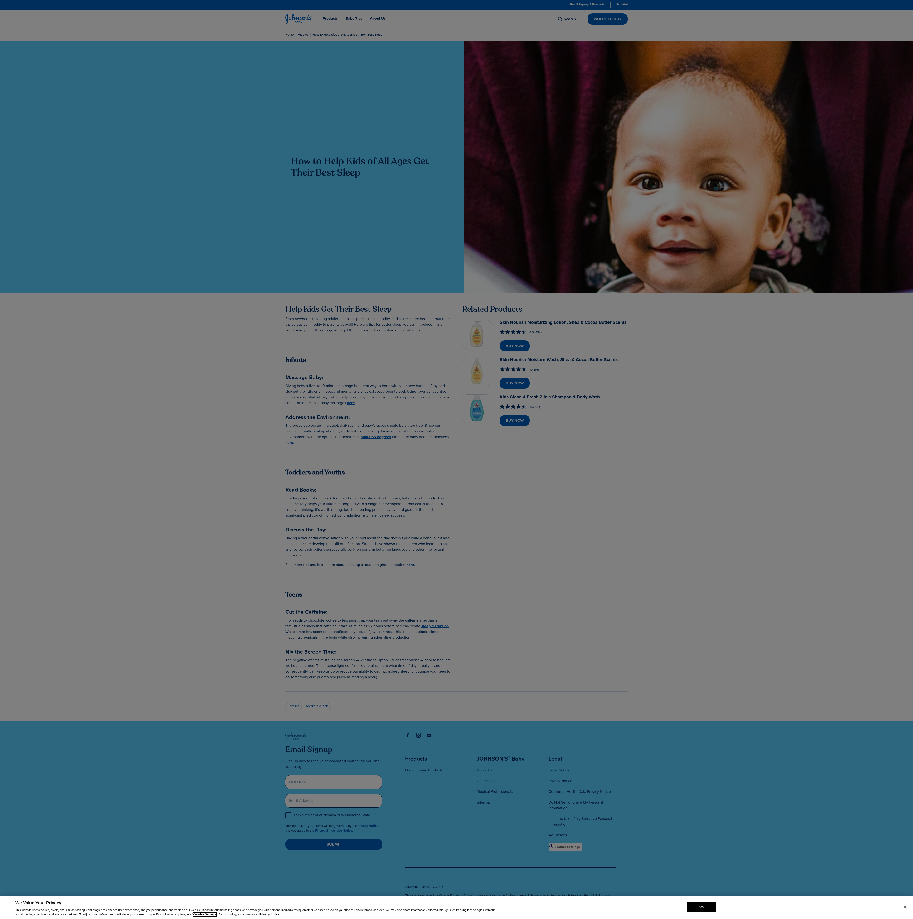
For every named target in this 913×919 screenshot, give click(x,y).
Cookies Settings (204, 914)
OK (701, 907)
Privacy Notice (269, 914)
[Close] (905, 907)
